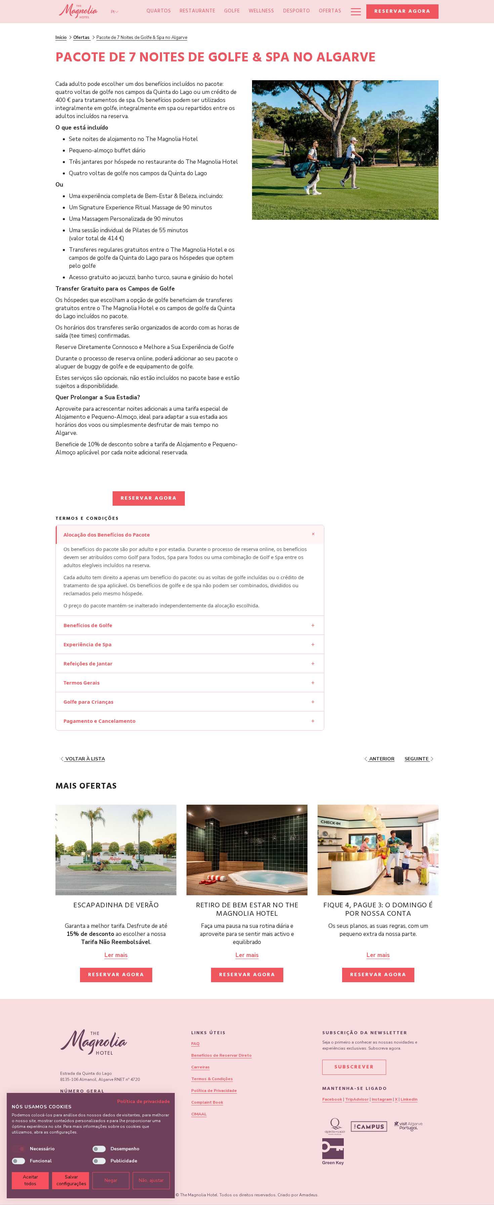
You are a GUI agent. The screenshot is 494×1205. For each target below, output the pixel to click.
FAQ (195, 1043)
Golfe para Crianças (189, 702)
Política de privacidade (143, 1101)
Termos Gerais (189, 683)
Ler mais (116, 955)
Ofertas (82, 38)
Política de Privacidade (214, 1090)
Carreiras (200, 1067)
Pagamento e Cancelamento (189, 721)
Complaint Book (207, 1102)
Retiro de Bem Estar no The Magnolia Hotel (247, 910)
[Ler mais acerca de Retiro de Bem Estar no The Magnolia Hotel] (247, 850)
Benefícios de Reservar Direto (221, 1055)
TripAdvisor (357, 1099)
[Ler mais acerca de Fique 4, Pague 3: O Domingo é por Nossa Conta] (378, 850)
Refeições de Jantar (189, 663)
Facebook (332, 1099)
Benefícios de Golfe (189, 625)
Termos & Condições (212, 1079)
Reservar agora (402, 12)
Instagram (382, 1099)
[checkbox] (18, 1149)
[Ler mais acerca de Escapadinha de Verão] (115, 850)
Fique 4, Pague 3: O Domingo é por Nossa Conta (378, 910)
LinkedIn (409, 1099)
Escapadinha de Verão (116, 906)
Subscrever (354, 1067)
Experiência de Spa (189, 644)
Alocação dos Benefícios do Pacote (190, 534)
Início (61, 38)
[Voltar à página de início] (78, 11)
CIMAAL (199, 1114)
